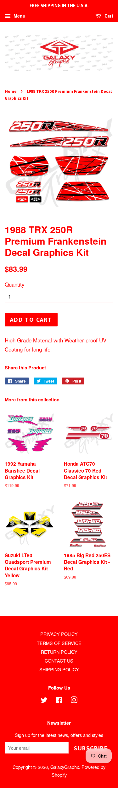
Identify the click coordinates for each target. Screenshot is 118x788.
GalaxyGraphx (64, 767)
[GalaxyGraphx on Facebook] (59, 700)
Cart (108, 16)
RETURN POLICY (59, 651)
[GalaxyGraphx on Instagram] (73, 700)
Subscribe (91, 748)
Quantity (15, 284)
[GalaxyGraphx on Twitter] (44, 700)
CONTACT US (59, 660)
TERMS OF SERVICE (59, 643)
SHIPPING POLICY (59, 669)
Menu (18, 16)
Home (11, 91)
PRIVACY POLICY (59, 634)
